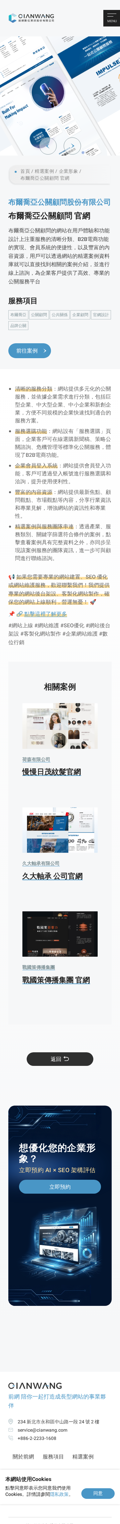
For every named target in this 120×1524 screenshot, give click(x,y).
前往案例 (27, 351)
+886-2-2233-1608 (37, 1438)
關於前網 (23, 1457)
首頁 (25, 171)
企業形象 (68, 171)
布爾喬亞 (18, 315)
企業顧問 (80, 315)
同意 (98, 1493)
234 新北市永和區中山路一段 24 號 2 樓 (58, 1421)
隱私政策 (59, 1494)
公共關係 (60, 315)
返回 (56, 1059)
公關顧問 (39, 315)
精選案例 (44, 171)
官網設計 (101, 315)
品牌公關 (18, 326)
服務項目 (53, 1457)
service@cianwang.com (42, 1430)
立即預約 (60, 1187)
